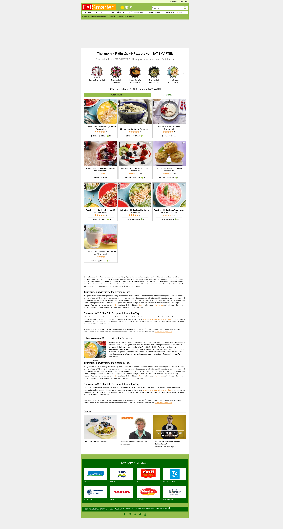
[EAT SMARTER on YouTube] (145, 514)
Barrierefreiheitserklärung (94, 510)
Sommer (87, 12)
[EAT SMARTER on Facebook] (124, 514)
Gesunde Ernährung (115, 12)
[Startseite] (99, 7)
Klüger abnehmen (136, 12)
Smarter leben (155, 12)
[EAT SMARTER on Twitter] (140, 514)
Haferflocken (158, 305)
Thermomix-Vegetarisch (163, 332)
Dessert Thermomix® (97, 80)
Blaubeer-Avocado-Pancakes (96, 442)
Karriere (95, 508)
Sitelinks (102, 508)
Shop (181, 12)
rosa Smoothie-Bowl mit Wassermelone (157, 319)
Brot (116, 305)
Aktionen (170, 12)
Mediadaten (109, 510)
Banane (141, 305)
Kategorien (117, 510)
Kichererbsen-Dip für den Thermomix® (135, 129)
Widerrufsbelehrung (162, 508)
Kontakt (109, 508)
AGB (115, 508)
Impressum (121, 508)
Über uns (88, 508)
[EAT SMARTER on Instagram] (135, 514)
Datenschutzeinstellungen (145, 508)
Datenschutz (130, 508)
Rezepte (99, 12)
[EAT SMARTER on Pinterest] (129, 514)
